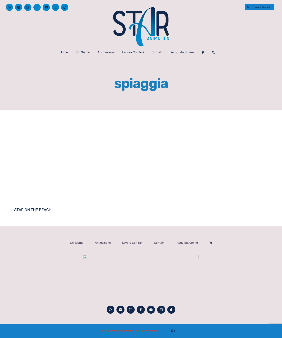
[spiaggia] (75, 166)
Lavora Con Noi (132, 242)
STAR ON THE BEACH (32, 209)
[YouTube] (151, 310)
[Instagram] (131, 310)
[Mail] (161, 310)
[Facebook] (141, 310)
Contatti (159, 242)
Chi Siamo (76, 242)
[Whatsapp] (110, 310)
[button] (213, 52)
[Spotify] (120, 310)
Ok (173, 331)
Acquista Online (187, 242)
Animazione (103, 242)
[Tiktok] (171, 310)
